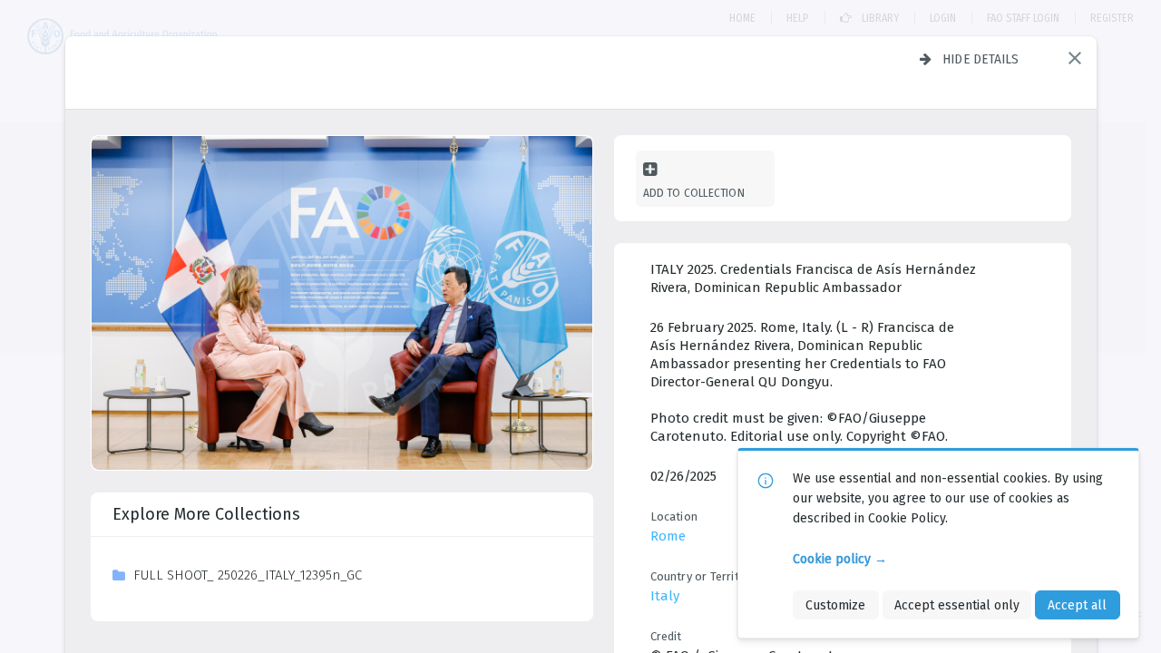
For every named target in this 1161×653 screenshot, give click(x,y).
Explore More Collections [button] (206, 514)
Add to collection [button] (694, 193)
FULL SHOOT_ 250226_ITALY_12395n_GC (247, 575)
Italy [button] (664, 596)
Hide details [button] (981, 59)
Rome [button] (668, 536)
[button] (1075, 58)
